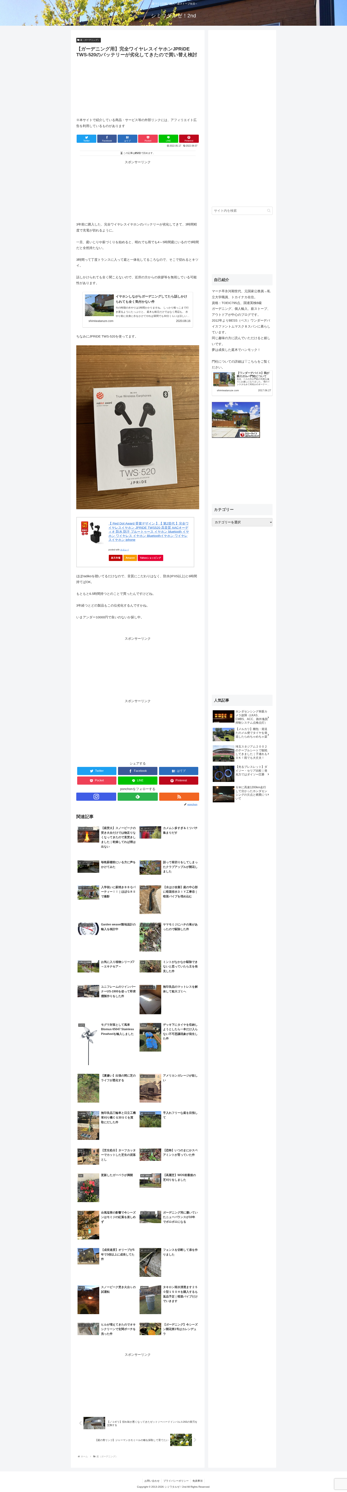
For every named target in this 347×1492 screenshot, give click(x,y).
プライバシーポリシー (176, 1480)
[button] (269, 210)
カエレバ (124, 549)
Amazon (130, 557)
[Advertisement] (107, 86)
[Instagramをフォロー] (96, 797)
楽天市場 (115, 557)
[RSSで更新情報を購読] (179, 797)
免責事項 (197, 1480)
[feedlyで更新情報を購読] (138, 797)
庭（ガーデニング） (90, 40)
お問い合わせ (152, 1480)
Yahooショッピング (150, 557)
